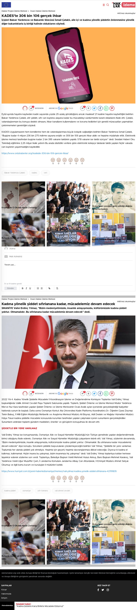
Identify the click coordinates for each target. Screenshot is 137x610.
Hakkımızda (6, 594)
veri (45, 173)
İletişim (4, 598)
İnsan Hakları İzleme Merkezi (42, 11)
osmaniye (27, 491)
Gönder (10, 288)
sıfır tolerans (43, 491)
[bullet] (41, 288)
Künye (4, 590)
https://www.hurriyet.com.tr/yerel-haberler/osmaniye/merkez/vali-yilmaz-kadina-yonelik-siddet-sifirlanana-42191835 (59, 471)
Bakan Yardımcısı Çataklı (14, 173)
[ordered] (38, 288)
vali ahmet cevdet (62, 491)
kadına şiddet (10, 491)
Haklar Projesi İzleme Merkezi (14, 11)
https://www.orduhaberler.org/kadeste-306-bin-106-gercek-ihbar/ (35, 153)
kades (34, 173)
